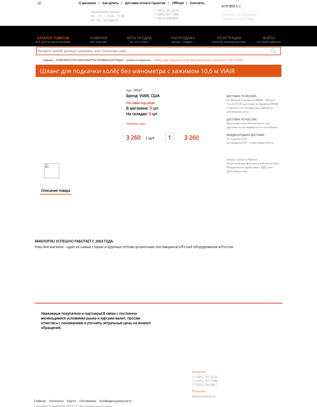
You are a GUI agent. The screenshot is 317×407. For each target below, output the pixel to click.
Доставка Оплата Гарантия (145, 3)
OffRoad (178, 3)
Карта (71, 401)
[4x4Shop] (39, 3)
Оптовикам (87, 401)
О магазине (87, 3)
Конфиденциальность (115, 401)
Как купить (110, 3)
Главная (40, 401)
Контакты (197, 3)
